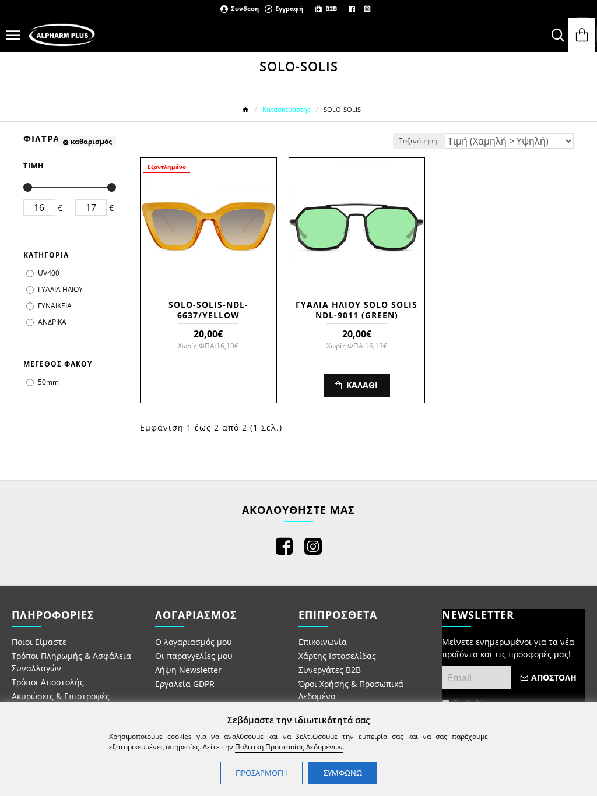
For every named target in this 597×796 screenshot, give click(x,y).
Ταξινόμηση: (419, 141)
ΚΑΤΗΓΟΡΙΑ (46, 255)
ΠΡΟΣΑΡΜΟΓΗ (261, 772)
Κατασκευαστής (286, 109)
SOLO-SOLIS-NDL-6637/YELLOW (208, 310)
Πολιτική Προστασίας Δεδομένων (289, 747)
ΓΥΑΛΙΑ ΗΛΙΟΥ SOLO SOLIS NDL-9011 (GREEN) (356, 310)
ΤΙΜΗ (33, 166)
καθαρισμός (91, 141)
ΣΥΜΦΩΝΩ (343, 772)
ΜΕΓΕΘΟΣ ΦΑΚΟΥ (57, 364)
